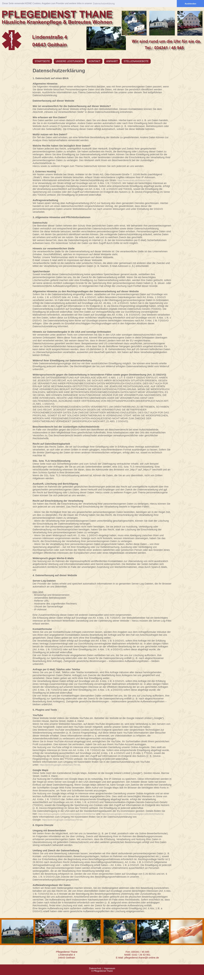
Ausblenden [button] (190, 3)
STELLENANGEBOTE (136, 61)
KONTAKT (94, 61)
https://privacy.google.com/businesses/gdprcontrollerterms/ (66, 814)
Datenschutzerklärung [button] (104, 3)
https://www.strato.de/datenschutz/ (134, 180)
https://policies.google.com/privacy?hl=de (60, 765)
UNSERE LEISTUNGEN (69, 61)
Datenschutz (95, 968)
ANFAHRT (112, 61)
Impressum (109, 968)
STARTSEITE (42, 61)
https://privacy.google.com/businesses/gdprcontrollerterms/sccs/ (132, 814)
